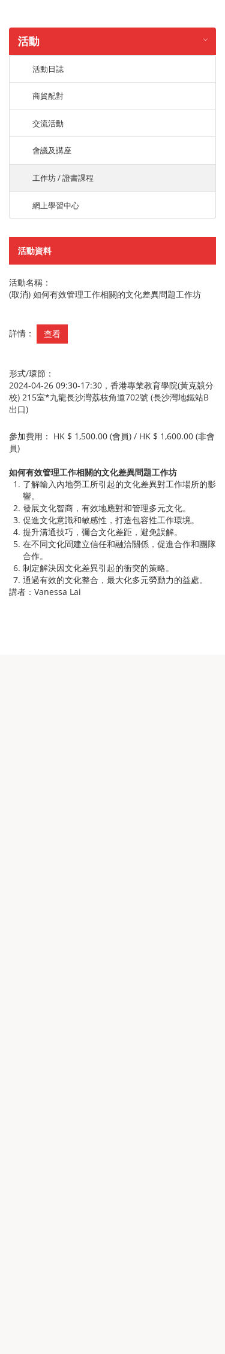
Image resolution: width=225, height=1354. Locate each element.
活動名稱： (30, 282)
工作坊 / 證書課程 (63, 177)
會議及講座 (51, 150)
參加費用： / (112, 442)
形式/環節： (31, 373)
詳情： (21, 333)
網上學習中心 (55, 205)
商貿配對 (48, 95)
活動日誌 (48, 68)
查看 (52, 333)
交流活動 (48, 123)
